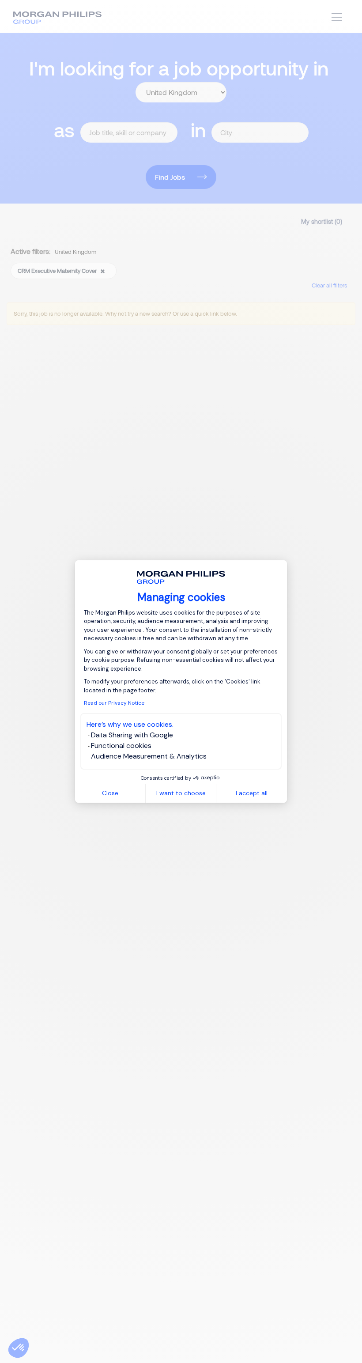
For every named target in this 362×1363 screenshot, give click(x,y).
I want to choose (181, 793)
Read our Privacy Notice (114, 702)
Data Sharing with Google (132, 735)
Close (110, 793)
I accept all (252, 793)
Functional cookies (121, 745)
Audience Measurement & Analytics (149, 756)
